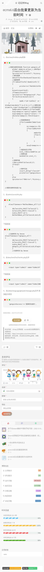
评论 (4, 365)
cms (32, 21)
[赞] (29, 383)
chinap (10, 19)
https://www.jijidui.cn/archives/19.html (24, 334)
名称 (4, 387)
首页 (7, 28)
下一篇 (38, 347)
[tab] (8, 423)
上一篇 (5, 347)
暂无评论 (15, 21)
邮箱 (4, 396)
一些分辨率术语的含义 (16, 443)
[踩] (36, 383)
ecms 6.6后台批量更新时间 (17, 450)
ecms (5, 554)
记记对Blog (27, 336)
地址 (3, 404)
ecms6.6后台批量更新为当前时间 (20, 457)
